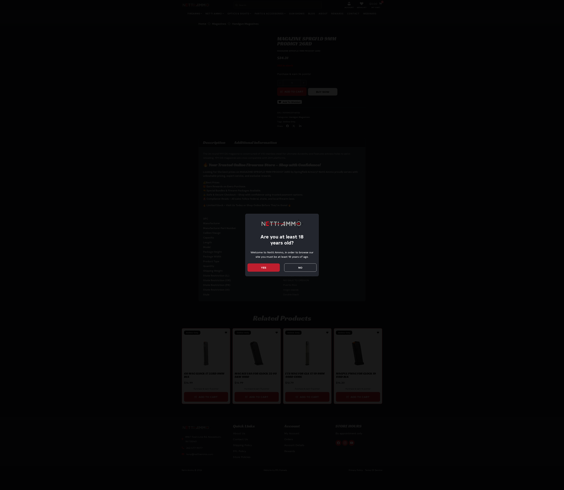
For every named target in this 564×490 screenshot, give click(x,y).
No (300, 267)
